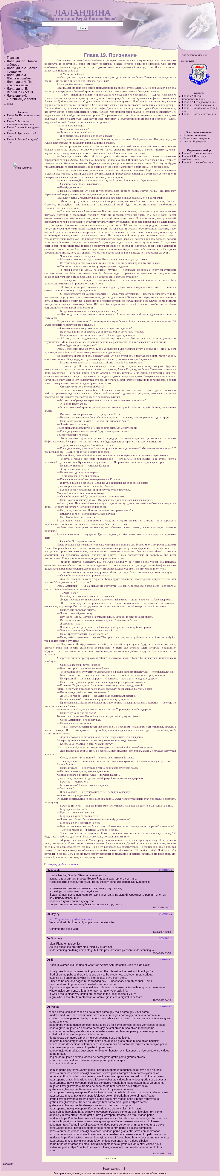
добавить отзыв (68, 864)
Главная (13, 57)
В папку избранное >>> (194, 55)
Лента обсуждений (194, 141)
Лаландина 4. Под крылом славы (20, 83)
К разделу (50, 864)
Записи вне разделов (196, 138)
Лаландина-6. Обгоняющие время (21, 97)
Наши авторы (111, 1168)
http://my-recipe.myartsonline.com (70, 919)
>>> (203, 99)
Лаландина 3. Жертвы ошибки (19, 76)
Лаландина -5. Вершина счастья (20, 90)
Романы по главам (194, 135)
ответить (164, 869)
